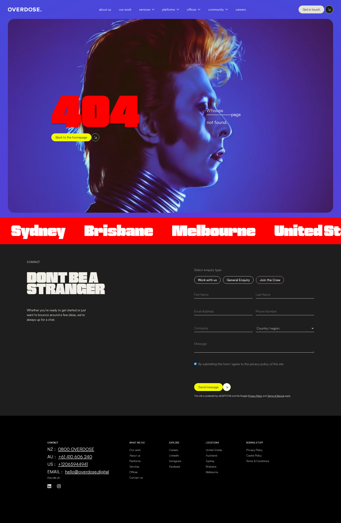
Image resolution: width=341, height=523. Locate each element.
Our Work (125, 9)
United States (214, 450)
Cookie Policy (254, 455)
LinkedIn (174, 455)
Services (144, 9)
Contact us (136, 477)
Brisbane (100, 231)
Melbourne (195, 231)
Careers (241, 9)
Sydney (210, 461)
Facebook (174, 466)
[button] (148, 9)
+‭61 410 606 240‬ (75, 456)
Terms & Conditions (257, 461)
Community (216, 9)
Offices (191, 9)
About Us (105, 9)
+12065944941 (73, 464)
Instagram (175, 461)
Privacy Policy (255, 395)
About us (134, 455)
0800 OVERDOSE (76, 449)
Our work (135, 450)
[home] (24, 9)
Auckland (211, 455)
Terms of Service (275, 395)
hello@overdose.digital (87, 471)
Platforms (168, 9)
